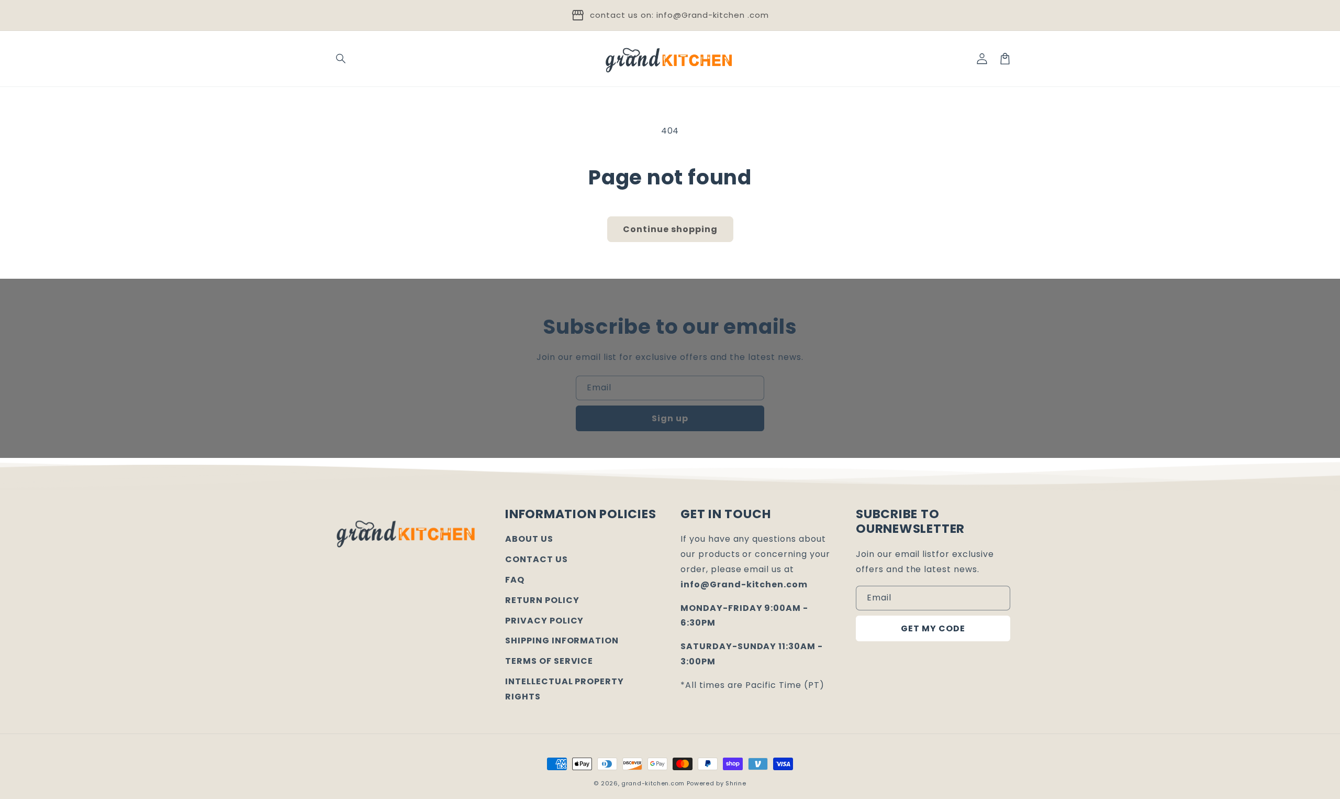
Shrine (735, 783)
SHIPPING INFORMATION (562, 640)
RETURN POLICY (542, 600)
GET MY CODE (933, 628)
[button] (341, 58)
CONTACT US (536, 559)
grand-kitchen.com (653, 783)
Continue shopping (670, 229)
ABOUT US (529, 539)
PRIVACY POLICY (544, 621)
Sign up (670, 418)
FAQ (514, 580)
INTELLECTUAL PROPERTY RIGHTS (564, 689)
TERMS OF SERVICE (549, 661)
